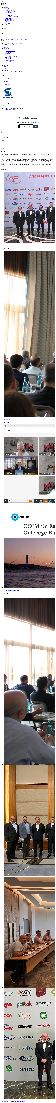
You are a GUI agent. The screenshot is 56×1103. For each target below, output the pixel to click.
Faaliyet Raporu (10, 19)
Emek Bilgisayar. (21, 1101)
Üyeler (8, 14)
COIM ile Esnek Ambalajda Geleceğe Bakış (11, 590)
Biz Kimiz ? (9, 12)
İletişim (5, 29)
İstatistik (8, 23)
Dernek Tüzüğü (10, 20)
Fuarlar (5, 24)
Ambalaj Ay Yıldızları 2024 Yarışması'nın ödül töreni (13, 245)
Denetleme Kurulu (10, 11)
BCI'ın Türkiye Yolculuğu (8, 419)
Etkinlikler (6, 27)
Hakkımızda (6, 8)
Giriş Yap (6, 28)
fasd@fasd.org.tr (11, 44)
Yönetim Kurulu (10, 10)
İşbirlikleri (8, 21)
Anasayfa (6, 7)
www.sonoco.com (10, 109)
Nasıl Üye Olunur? (13, 16)
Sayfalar (5, 83)
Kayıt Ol (35, 126)
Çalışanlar (8, 18)
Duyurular (6, 25)
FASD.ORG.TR (8, 1101)
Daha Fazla (3, 166)
